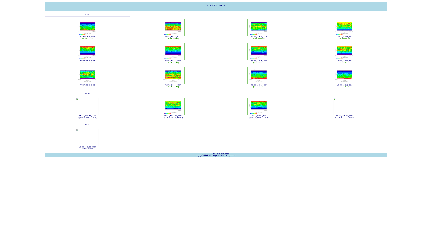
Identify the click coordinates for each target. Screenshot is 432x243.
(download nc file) (87, 38)
